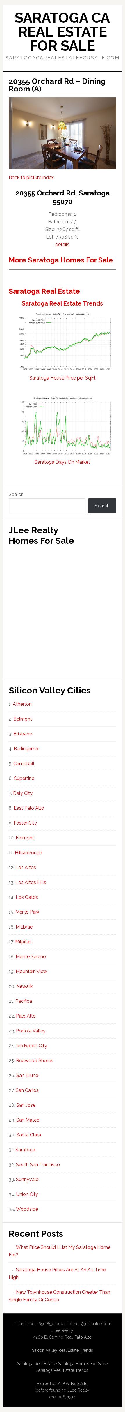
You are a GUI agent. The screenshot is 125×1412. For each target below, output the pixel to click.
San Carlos (27, 1090)
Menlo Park (27, 912)
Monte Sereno (31, 956)
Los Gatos (27, 897)
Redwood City (31, 1046)
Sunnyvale (27, 1179)
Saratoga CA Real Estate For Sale (62, 32)
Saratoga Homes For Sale (82, 1363)
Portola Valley (31, 1031)
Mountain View (31, 971)
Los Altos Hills (30, 882)
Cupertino (24, 778)
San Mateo (28, 1120)
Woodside (27, 1209)
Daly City (23, 793)
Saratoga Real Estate (44, 291)
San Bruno (27, 1075)
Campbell (23, 763)
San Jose (25, 1105)
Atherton (22, 704)
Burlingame (26, 748)
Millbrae (24, 927)
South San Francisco (38, 1164)
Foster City (25, 823)
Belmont (22, 719)
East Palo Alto (29, 808)
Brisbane (22, 734)
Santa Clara (28, 1135)
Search (16, 494)
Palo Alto (26, 1016)
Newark (24, 986)
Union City (27, 1194)
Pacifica (23, 1001)
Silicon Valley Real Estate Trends (62, 1350)
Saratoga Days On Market (62, 462)
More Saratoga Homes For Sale (61, 260)
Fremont (25, 838)
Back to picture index (31, 177)
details (62, 244)
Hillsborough (28, 852)
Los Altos (25, 867)
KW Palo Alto (75, 1383)
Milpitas (23, 942)
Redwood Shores (34, 1060)
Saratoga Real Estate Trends (62, 303)
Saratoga (25, 1149)
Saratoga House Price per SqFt (62, 378)
